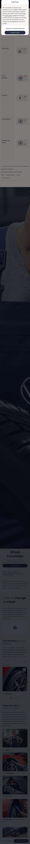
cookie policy (8, 15)
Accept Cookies (15, 32)
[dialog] (15, 422)
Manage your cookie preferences (15, 28)
